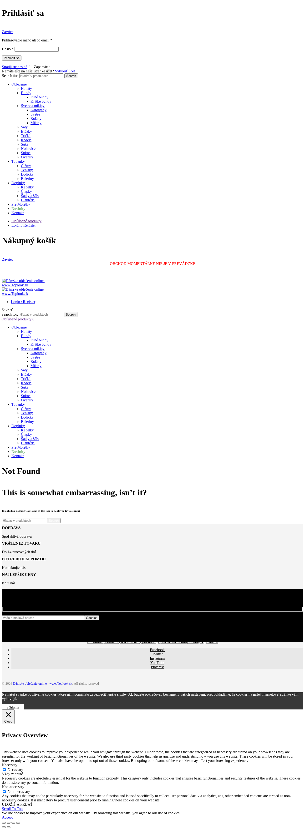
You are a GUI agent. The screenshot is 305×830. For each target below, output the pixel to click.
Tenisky (27, 170)
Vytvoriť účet (65, 71)
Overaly (27, 157)
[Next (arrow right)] (8, 827)
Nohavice (28, 149)
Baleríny (27, 179)
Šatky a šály (30, 196)
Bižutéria (28, 200)
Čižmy (26, 166)
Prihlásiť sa (12, 58)
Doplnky (18, 183)
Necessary (15, 770)
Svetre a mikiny (33, 106)
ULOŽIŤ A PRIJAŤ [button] (17, 804)
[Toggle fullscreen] (13, 823)
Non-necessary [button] (13, 787)
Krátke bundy (40, 101)
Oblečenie (19, 84)
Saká (24, 144)
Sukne (25, 153)
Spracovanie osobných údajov (180, 642)
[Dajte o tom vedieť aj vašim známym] (8, 823)
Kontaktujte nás (13, 568)
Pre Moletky (20, 204)
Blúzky (26, 131)
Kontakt (17, 213)
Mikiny (35, 123)
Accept (7, 817)
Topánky (18, 161)
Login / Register (23, 225)
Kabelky (27, 187)
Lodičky (27, 174)
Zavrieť (7, 32)
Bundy (26, 93)
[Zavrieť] (4, 823)
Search (71, 76)
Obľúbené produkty (26, 221)
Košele (26, 140)
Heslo (8, 49)
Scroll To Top (12, 809)
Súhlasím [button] (13, 707)
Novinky (18, 209)
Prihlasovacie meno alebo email (27, 40)
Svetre (35, 114)
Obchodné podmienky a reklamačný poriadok (121, 642)
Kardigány (38, 110)
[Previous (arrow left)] (4, 827)
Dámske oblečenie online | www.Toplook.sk (42, 683)
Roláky (35, 118)
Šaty (24, 127)
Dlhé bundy (39, 97)
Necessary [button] (9, 765)
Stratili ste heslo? (14, 67)
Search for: (10, 76)
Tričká (25, 136)
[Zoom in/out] (18, 823)
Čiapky (26, 191)
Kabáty (26, 88)
